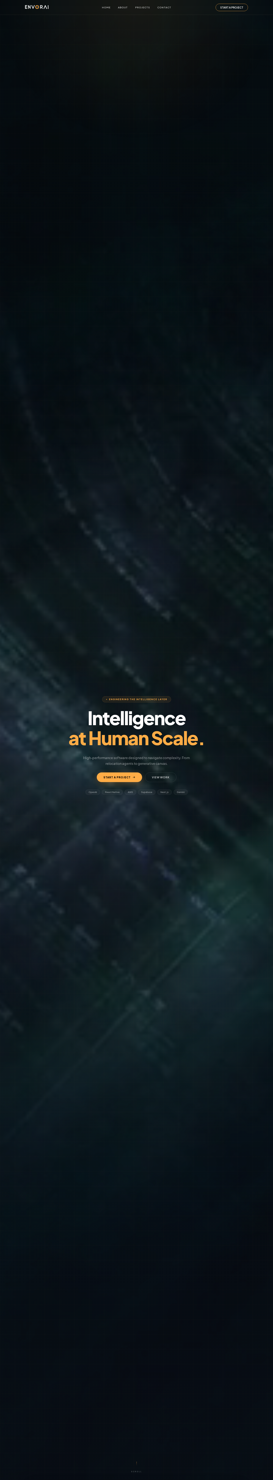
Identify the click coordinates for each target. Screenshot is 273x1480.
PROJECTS (142, 7)
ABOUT (123, 7)
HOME (106, 7)
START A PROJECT (231, 7)
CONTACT (164, 7)
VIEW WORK (161, 777)
